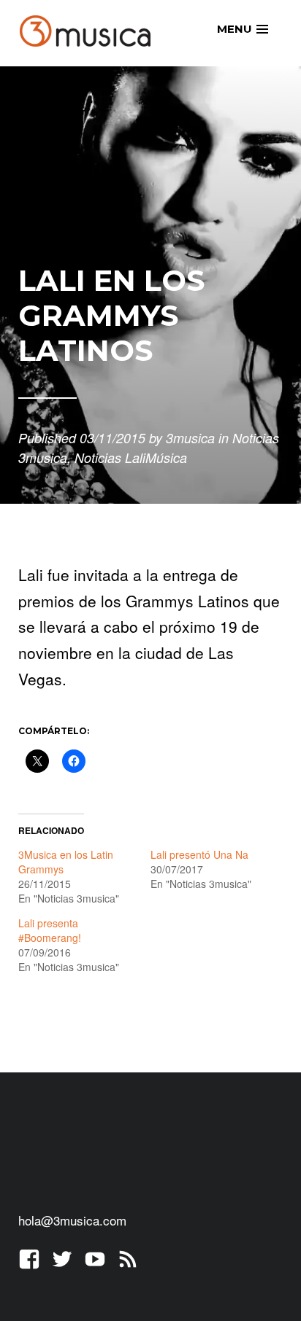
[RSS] (128, 1257)
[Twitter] (62, 1257)
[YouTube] (95, 1257)
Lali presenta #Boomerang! (49, 930)
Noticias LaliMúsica (131, 457)
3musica (190, 438)
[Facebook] (29, 1257)
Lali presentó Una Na (199, 854)
